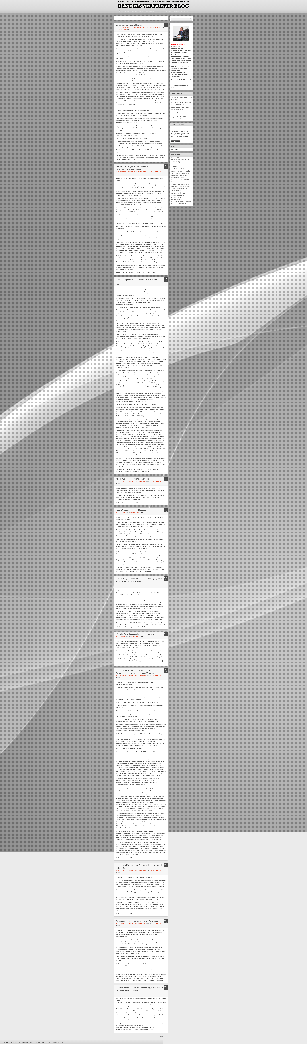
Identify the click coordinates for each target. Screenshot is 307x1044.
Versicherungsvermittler (176, 199)
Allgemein (119, 27)
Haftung (189, 168)
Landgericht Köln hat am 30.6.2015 (127, 682)
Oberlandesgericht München (177, 179)
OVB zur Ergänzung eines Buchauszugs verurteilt (137, 280)
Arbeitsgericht (175, 157)
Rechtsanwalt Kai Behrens (147, 11)
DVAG (124, 27)
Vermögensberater (178, 193)
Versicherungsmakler (176, 197)
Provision (174, 182)
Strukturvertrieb (183, 186)
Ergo (188, 166)
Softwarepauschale (175, 186)
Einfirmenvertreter (182, 166)
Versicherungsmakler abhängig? (129, 25)
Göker (186, 168)
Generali (181, 168)
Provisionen (180, 182)
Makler (173, 175)
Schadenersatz (185, 184)
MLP (187, 175)
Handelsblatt (173, 171)
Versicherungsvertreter (178, 201)
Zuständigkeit (182, 203)
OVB (132, 282)
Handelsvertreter (183, 171)
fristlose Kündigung (175, 168)
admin (163, 282)
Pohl (188, 179)
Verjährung (182, 190)
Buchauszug (126, 282)
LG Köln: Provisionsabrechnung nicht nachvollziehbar (138, 634)
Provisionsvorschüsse (176, 184)
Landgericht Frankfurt (183, 173)
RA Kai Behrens (120, 29)
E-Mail (173, 126)
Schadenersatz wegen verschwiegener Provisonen (137, 921)
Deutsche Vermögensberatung (182, 164)
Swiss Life (188, 186)
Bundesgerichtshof (185, 162)
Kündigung (174, 173)
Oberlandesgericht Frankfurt (177, 177)
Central (172, 164)
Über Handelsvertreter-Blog (128, 11)
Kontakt (160, 11)
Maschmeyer (179, 175)
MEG (184, 175)
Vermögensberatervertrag (177, 195)
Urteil (177, 190)
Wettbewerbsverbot (174, 203)
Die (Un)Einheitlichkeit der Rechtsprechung (134, 510)
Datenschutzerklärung (181, 11)
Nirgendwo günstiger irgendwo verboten (132, 479)
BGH (187, 160)
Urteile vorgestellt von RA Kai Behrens (148, 27)
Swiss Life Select (131, 27)
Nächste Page (163, 1036)
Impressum (168, 11)
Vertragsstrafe (189, 201)
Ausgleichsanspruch (178, 160)
